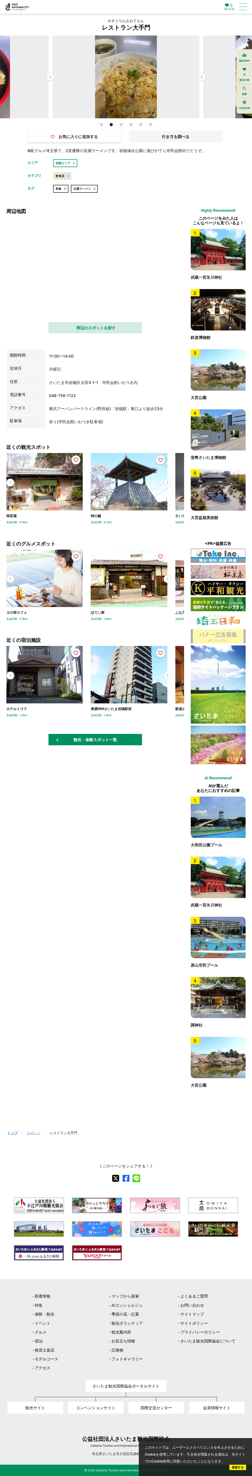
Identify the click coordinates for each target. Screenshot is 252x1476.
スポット (34, 1133)
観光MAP (244, 60)
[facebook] (126, 1178)
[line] (136, 1178)
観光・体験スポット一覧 (95, 739)
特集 (39, 1305)
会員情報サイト (217, 1407)
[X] (116, 1178)
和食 (59, 189)
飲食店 (60, 176)
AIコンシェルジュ (127, 1305)
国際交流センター (156, 1407)
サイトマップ (192, 1314)
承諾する (238, 1467)
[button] (202, 77)
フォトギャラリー (127, 1359)
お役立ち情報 (123, 1341)
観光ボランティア (127, 1323)
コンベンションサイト (95, 1407)
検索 (244, 93)
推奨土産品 (44, 1350)
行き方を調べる (175, 136)
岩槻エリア (63, 163)
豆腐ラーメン (82, 189)
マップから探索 (125, 1296)
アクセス (42, 1368)
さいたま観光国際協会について (208, 1341)
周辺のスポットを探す (96, 327)
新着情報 (42, 1296)
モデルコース (46, 1359)
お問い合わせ (192, 1305)
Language (244, 107)
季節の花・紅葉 (125, 1314)
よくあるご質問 (194, 1296)
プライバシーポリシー (200, 1332)
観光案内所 (121, 1332)
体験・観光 (44, 1314)
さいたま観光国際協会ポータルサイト (126, 1386)
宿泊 (39, 1341)
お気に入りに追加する (78, 136)
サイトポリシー (194, 1323)
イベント (42, 1323)
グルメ (41, 1332)
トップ (12, 1133)
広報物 (117, 1350)
